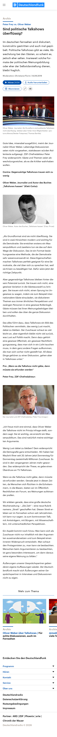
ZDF (22, 716)
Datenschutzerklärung (15, 699)
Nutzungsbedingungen (15, 703)
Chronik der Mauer (13, 720)
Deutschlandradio (13, 694)
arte (39, 716)
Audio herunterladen (37, 82)
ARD (16, 716)
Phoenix (30, 716)
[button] (4, 4)
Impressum (9, 708)
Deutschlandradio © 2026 (17, 725)
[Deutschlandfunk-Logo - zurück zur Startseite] (28, 5)
